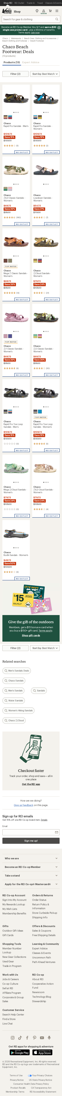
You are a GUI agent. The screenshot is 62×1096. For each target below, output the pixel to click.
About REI (37, 979)
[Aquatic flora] (6, 117)
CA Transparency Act (41, 1087)
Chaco (5, 38)
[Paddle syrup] (6, 261)
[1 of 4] (14, 112)
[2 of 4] (15, 112)
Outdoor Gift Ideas (12, 930)
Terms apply (45, 630)
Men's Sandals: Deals (18, 670)
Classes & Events (41, 952)
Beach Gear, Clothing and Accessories (40, 38)
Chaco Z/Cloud (16, 720)
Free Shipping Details (44, 935)
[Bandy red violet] (40, 336)
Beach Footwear (37, 41)
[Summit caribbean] (6, 189)
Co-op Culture (10, 983)
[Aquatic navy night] (6, 412)
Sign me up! (31, 840)
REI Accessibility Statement (43, 1091)
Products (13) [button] (12, 62)
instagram (12, 1037)
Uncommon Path (41, 957)
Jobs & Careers (10, 979)
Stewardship (39, 1001)
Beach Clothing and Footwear (14, 41)
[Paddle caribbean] (35, 336)
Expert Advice (30, 62)
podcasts (49, 1037)
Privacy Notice (17, 1080)
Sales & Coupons (41, 930)
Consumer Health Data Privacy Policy (31, 1083)
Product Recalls (18, 1087)
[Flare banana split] (35, 261)
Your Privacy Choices (42, 1075)
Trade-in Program (11, 965)
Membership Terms (15, 1091)
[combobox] (31, 19)
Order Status (39, 899)
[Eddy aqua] (10, 117)
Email (4, 826)
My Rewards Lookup (13, 904)
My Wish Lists (9, 908)
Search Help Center (13, 1014)
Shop (17, 11)
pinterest (34, 1037)
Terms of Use (16, 1075)
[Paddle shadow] (40, 261)
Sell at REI (7, 988)
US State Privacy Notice (40, 1080)
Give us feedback (23, 805)
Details (44, 820)
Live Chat (7, 1023)
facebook (27, 1037)
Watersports (16, 38)
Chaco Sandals (15, 680)
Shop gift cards (31, 635)
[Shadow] (10, 336)
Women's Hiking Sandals (20, 710)
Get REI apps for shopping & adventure (31, 1046)
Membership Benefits (14, 913)
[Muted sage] (10, 261)
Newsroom (38, 992)
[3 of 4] (17, 112)
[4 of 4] (18, 112)
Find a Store (8, 1019)
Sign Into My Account (14, 899)
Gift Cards (7, 935)
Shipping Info (40, 917)
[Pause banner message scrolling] (59, 27)
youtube (42, 1037)
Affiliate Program (11, 992)
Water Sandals (15, 700)
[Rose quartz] (6, 336)
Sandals (41, 690)
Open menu (57, 11)
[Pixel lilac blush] (10, 189)
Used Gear (8, 961)
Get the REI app (31, 784)
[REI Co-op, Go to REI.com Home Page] (6, 11)
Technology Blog (41, 996)
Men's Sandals (15, 690)
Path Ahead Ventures (43, 962)
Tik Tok (20, 1037)
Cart (50, 11)
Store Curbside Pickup (44, 912)
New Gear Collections (14, 956)
